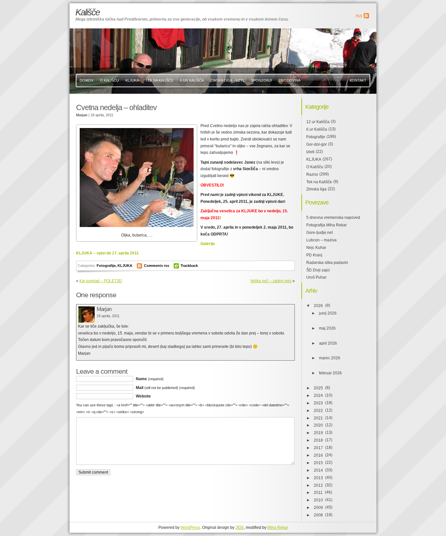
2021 (318, 418)
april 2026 (328, 343)
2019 (318, 432)
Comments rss (156, 266)
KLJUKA (132, 80)
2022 (318, 410)
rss (359, 15)
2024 (318, 395)
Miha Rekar (277, 527)
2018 (318, 440)
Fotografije (106, 266)
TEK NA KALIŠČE (159, 80)
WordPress (190, 527)
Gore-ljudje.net (319, 232)
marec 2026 (329, 358)
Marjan (104, 309)
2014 (318, 470)
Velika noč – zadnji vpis (271, 281)
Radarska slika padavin (327, 262)
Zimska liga (316, 189)
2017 (318, 448)
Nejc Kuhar (316, 247)
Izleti (310, 152)
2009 (318, 507)
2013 (318, 478)
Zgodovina (289, 80)
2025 (318, 388)
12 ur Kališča (317, 122)
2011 (318, 492)
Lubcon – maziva (321, 240)
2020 (318, 425)
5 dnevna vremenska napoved (333, 217)
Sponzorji (261, 80)
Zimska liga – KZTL (227, 80)
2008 (318, 515)
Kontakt (358, 80)
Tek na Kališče (319, 182)
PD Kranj (314, 255)
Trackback (189, 266)
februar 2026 (330, 373)
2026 (318, 305)
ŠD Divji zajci (318, 270)
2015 (318, 463)
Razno (312, 174)
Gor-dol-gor (316, 144)
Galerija (207, 243)
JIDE (239, 527)
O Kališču (109, 80)
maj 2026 (327, 328)
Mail (165, 387)
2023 (318, 403)
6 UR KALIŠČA (192, 80)
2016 (318, 455)
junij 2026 (328, 313)
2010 (318, 500)
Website (143, 396)
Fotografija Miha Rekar (326, 225)
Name (150, 379)
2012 (318, 485)
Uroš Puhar (316, 277)
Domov (86, 80)
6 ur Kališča (316, 129)
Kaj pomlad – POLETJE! (100, 281)
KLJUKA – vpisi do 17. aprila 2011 (107, 253)
